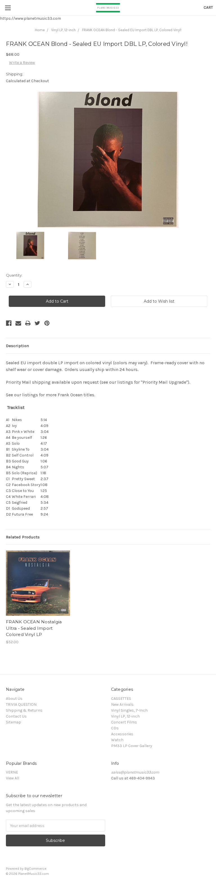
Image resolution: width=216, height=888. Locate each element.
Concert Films (124, 722)
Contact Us (16, 716)
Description (17, 345)
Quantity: (14, 275)
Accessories (122, 734)
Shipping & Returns (24, 710)
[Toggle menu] (7, 7)
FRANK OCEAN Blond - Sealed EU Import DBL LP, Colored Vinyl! (131, 30)
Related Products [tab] (23, 536)
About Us (14, 698)
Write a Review (22, 62)
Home (40, 30)
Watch (117, 740)
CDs (115, 728)
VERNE (12, 772)
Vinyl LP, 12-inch (63, 30)
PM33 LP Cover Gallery (131, 745)
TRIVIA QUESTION (21, 704)
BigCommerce (35, 869)
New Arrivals (122, 704)
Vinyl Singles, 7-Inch (129, 710)
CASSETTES (121, 698)
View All (12, 778)
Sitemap (13, 722)
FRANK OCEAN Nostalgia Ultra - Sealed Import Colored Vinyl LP (34, 628)
